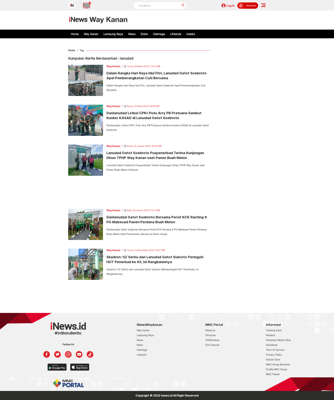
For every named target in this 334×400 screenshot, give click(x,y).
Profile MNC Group (276, 369)
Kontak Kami (273, 359)
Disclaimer (272, 344)
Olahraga (159, 34)
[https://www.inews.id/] (98, 20)
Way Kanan (91, 34)
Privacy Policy (274, 354)
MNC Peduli (272, 374)
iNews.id (210, 330)
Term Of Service (275, 349)
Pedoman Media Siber (278, 340)
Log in (230, 5)
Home (75, 34)
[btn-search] (183, 5)
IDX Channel (212, 344)
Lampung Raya (113, 34)
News (132, 34)
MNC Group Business (278, 364)
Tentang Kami (274, 330)
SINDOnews (212, 340)
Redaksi (270, 335)
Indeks (190, 34)
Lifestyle (175, 34)
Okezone (210, 335)
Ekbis (144, 34)
